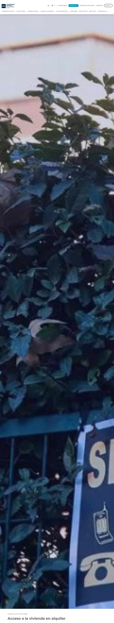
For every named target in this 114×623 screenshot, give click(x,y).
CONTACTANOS (63, 5)
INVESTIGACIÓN (83, 11)
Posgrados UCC (102, 11)
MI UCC (108, 5)
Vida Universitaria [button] (62, 11)
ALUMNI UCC (99, 5)
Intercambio (73, 11)
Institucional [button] (21, 11)
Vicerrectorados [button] (33, 11)
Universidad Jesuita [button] (8, 11)
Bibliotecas (92, 11)
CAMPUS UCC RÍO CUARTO (87, 5)
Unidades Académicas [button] (47, 11)
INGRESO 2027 (73, 5)
